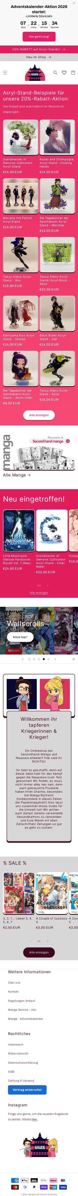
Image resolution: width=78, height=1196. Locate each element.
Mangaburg (33, 1194)
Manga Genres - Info (22, 1009)
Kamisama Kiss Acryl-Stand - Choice (19, 337)
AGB (11, 1071)
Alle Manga (14, 474)
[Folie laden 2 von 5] (34, 659)
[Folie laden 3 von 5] (39, 659)
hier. (34, 1119)
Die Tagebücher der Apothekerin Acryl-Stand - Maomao (54, 221)
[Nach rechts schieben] (47, 585)
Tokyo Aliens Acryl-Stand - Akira (54, 392)
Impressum (15, 1044)
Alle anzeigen (39, 415)
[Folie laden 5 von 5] (48, 659)
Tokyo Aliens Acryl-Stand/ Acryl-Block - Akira (55, 280)
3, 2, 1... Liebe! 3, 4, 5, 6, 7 (17, 920)
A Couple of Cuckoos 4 (51, 920)
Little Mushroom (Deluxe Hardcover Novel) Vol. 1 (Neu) (17, 559)
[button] (5, 72)
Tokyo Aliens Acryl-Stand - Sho (17, 278)
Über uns (14, 982)
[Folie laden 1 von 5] (29, 659)
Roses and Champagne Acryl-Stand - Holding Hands (57, 163)
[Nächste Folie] (55, 659)
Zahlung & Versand (21, 1080)
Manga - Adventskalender (25, 1018)
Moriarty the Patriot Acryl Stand (17, 219)
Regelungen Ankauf (21, 1000)
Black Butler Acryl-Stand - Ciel (53, 337)
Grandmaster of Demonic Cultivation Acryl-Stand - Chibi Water (50, 561)
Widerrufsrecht (18, 1053)
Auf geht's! (24, 641)
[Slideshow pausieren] (73, 659)
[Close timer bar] (74, 3)
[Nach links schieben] (30, 585)
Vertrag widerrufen (27, 1089)
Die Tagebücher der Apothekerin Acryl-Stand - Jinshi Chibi (17, 394)
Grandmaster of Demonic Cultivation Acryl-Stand (17, 163)
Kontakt (13, 991)
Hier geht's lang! (39, 36)
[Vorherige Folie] (22, 659)
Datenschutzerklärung (23, 1062)
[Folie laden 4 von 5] (43, 659)
